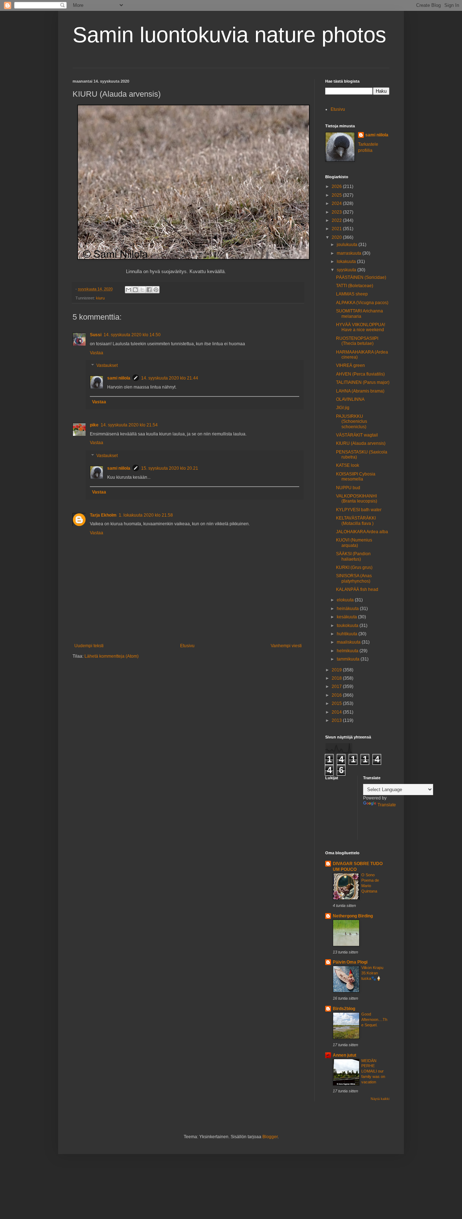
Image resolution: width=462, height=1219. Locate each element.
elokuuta (346, 599)
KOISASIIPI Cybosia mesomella (355, 477)
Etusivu (187, 645)
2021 (337, 228)
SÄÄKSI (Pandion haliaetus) (353, 556)
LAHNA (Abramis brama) (360, 391)
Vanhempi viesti (286, 645)
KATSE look (347, 465)
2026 (337, 186)
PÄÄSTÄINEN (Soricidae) (361, 277)
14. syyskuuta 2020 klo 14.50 (132, 334)
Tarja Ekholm (103, 515)
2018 (337, 678)
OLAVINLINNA (350, 399)
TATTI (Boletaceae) (354, 285)
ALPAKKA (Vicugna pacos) (362, 302)
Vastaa (96, 352)
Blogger (270, 1136)
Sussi (95, 334)
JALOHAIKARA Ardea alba (362, 531)
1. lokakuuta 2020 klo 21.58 (146, 515)
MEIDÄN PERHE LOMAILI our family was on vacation (373, 1071)
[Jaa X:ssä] (142, 289)
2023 (337, 212)
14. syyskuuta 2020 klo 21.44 (169, 378)
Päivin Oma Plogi (350, 962)
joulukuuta (347, 244)
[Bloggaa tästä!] (135, 289)
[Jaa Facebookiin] (149, 289)
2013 (337, 720)
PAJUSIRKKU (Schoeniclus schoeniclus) (351, 421)
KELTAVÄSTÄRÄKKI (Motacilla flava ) (356, 521)
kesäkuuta (347, 616)
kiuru (100, 298)
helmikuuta (348, 650)
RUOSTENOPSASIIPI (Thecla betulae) (357, 341)
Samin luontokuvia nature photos (229, 35)
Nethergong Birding (353, 915)
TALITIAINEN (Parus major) (362, 382)
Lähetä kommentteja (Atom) (111, 656)
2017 (337, 686)
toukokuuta (348, 625)
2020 (337, 237)
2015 (337, 703)
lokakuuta (347, 261)
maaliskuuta (349, 642)
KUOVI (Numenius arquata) (354, 543)
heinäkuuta (348, 608)
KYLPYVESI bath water (359, 509)
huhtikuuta (347, 633)
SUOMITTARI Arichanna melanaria (359, 313)
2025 (337, 195)
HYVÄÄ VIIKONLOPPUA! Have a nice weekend (360, 327)
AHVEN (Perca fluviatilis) (360, 374)
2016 (337, 695)
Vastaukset (107, 365)
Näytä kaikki (380, 1099)
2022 (337, 220)
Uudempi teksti (89, 645)
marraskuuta (349, 253)
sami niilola (118, 378)
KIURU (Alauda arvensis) (360, 443)
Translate (387, 804)
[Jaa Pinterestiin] (156, 289)
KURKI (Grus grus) (354, 567)
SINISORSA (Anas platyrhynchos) (354, 578)
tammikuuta (349, 659)
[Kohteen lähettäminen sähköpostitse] (128, 289)
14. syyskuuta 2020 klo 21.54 (129, 424)
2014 (337, 712)
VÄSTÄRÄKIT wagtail (357, 435)
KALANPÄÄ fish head (357, 589)
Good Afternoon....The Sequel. (374, 1019)
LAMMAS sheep (352, 294)
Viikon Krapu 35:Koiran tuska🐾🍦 (372, 973)
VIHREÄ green (350, 365)
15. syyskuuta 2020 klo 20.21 (169, 468)
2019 (337, 669)
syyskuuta (347, 269)
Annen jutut (344, 1055)
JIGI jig (342, 407)
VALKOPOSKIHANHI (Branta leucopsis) (356, 499)
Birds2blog (344, 1008)
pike (94, 424)
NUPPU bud (348, 487)
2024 (337, 203)
